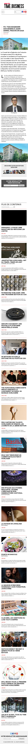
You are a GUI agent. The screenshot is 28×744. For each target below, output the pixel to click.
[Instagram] (15, 733)
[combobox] (8, 207)
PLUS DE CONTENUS (11, 204)
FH (13, 78)
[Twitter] (11, 733)
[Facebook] (13, 733)
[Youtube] (17, 733)
